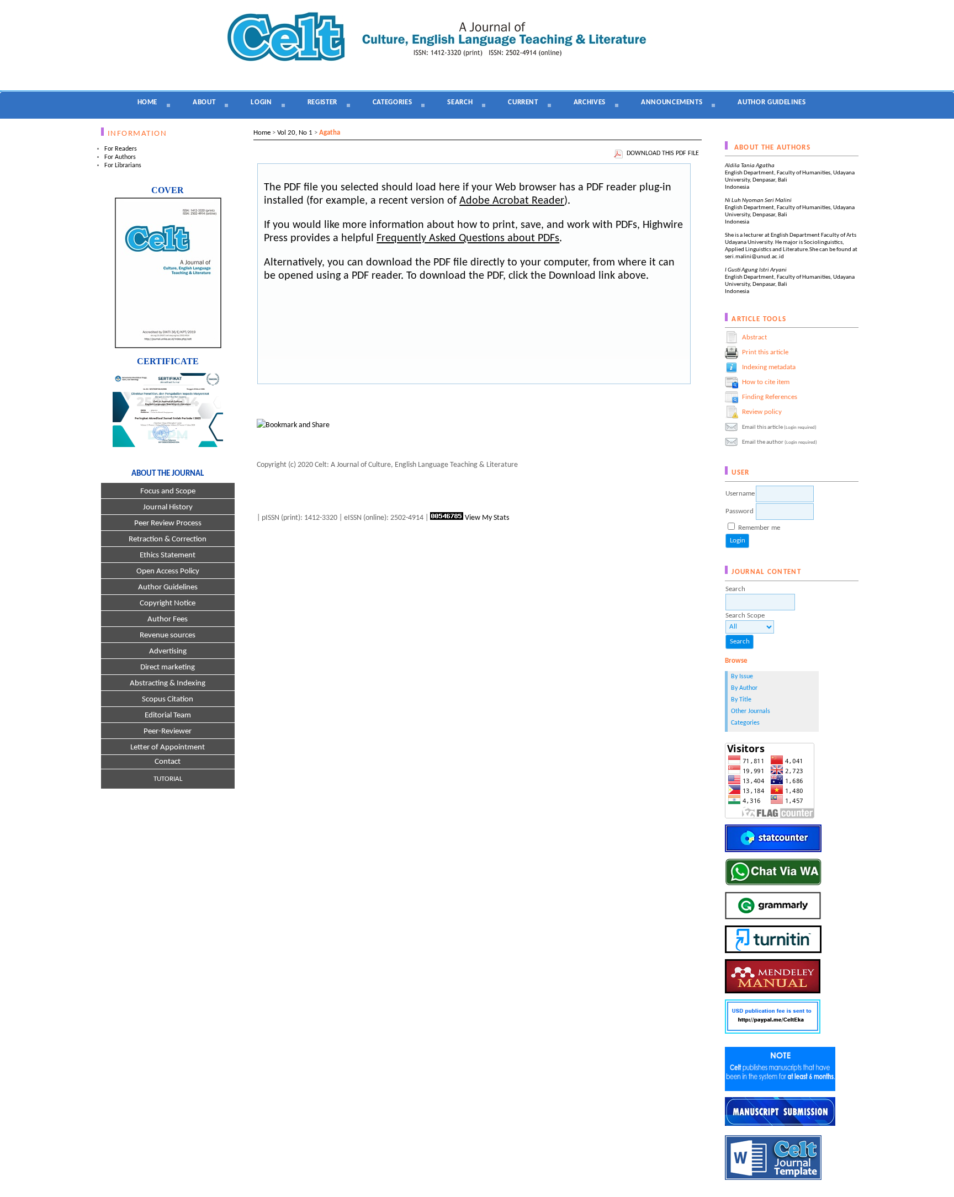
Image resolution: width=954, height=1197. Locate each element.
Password (739, 511)
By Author (744, 688)
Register (322, 102)
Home (147, 102)
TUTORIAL (167, 779)
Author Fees (167, 619)
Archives (590, 102)
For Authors (120, 157)
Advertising (168, 651)
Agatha (329, 132)
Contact (168, 762)
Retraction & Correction (167, 539)
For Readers (120, 149)
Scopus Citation (167, 699)
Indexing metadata (769, 367)
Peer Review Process (168, 523)
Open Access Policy (167, 571)
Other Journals (750, 711)
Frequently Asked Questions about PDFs (468, 238)
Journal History (168, 507)
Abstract (754, 337)
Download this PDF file (663, 153)
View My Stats (487, 518)
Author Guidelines (168, 587)
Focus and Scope (167, 491)
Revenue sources (167, 635)
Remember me (759, 527)
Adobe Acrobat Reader (511, 200)
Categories (745, 723)
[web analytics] (446, 518)
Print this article (765, 352)
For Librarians (122, 165)
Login (261, 102)
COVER (167, 190)
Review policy (762, 412)
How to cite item (765, 382)
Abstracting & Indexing (167, 683)
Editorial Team (168, 715)
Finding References (769, 397)
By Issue (742, 676)
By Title (741, 699)
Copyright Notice (167, 603)
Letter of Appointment (167, 747)
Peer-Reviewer (168, 731)
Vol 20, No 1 (294, 132)
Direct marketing (167, 667)
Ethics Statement (167, 555)
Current (523, 102)
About (204, 102)
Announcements (671, 102)
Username (740, 493)
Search (460, 102)
